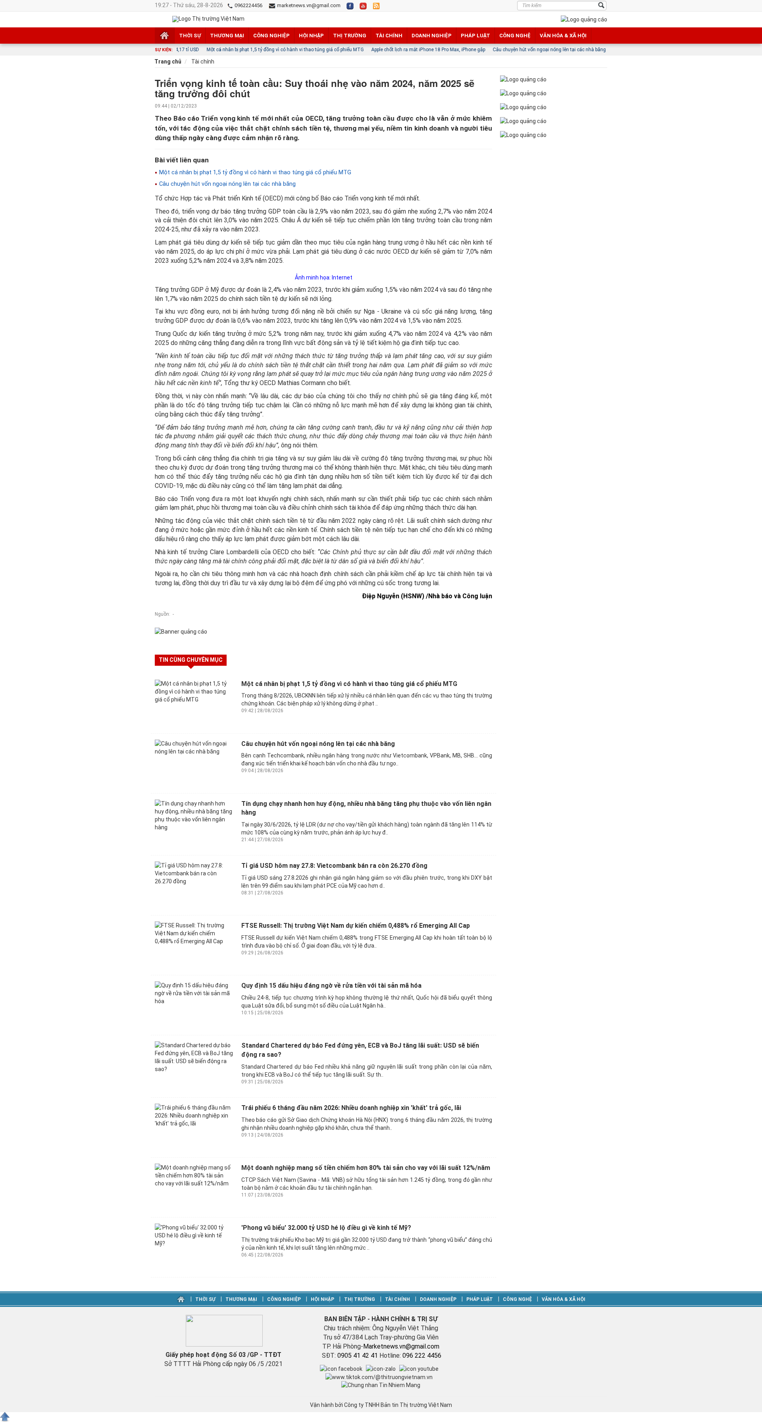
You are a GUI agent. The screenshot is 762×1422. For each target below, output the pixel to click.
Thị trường (349, 36)
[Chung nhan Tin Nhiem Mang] (380, 1385)
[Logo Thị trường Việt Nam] (208, 19)
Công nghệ (515, 36)
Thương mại (227, 36)
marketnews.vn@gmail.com (308, 5)
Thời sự (190, 36)
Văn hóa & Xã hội (563, 36)
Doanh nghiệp (432, 36)
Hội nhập (311, 36)
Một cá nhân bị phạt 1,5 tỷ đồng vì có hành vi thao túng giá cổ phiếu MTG (254, 172)
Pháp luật (475, 36)
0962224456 (247, 5)
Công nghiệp (271, 36)
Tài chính (388, 36)
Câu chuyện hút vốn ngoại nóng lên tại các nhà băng (227, 183)
